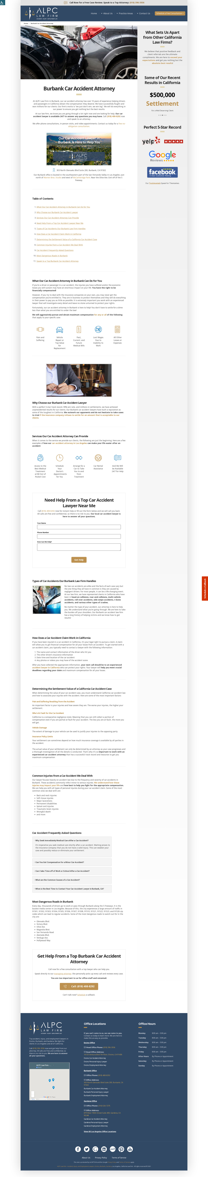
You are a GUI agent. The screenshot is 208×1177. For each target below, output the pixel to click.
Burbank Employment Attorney (96, 1095)
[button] (159, 115)
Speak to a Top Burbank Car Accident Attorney (58, 261)
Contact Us (144, 13)
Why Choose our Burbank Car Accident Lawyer (57, 212)
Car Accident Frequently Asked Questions (55, 250)
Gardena (109, 1166)
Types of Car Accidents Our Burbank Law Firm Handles (61, 228)
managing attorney (62, 973)
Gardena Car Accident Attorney (95, 1119)
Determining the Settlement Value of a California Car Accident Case (67, 239)
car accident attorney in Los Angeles (69, 443)
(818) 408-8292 (48, 511)
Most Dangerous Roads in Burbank (52, 255)
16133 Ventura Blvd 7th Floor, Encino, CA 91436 (103, 1054)
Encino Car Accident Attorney (95, 1058)
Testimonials (155, 183)
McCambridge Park (81, 177)
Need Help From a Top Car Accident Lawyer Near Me (60, 223)
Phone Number (43, 532)
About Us (107, 13)
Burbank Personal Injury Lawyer (96, 1092)
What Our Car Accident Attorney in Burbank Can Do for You (63, 207)
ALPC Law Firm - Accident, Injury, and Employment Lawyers (75, 1166)
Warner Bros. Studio (52, 177)
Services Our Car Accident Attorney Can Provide (58, 217)
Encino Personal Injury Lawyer (95, 1061)
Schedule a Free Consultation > (170, 13)
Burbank (102, 1166)
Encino (97, 1166)
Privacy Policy (101, 1157)
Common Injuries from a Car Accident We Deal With (60, 245)
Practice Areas (126, 13)
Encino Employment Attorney (95, 1065)
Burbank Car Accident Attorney (95, 1088)
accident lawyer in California (46, 667)
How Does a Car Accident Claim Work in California (59, 234)
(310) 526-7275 (104, 1106)
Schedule (81, 994)
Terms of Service (119, 1157)
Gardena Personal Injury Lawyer (96, 1122)
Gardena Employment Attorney (96, 1126)
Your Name (41, 523)
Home (94, 13)
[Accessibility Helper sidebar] (2, 2)
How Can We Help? (44, 542)
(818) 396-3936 (137, 2)
